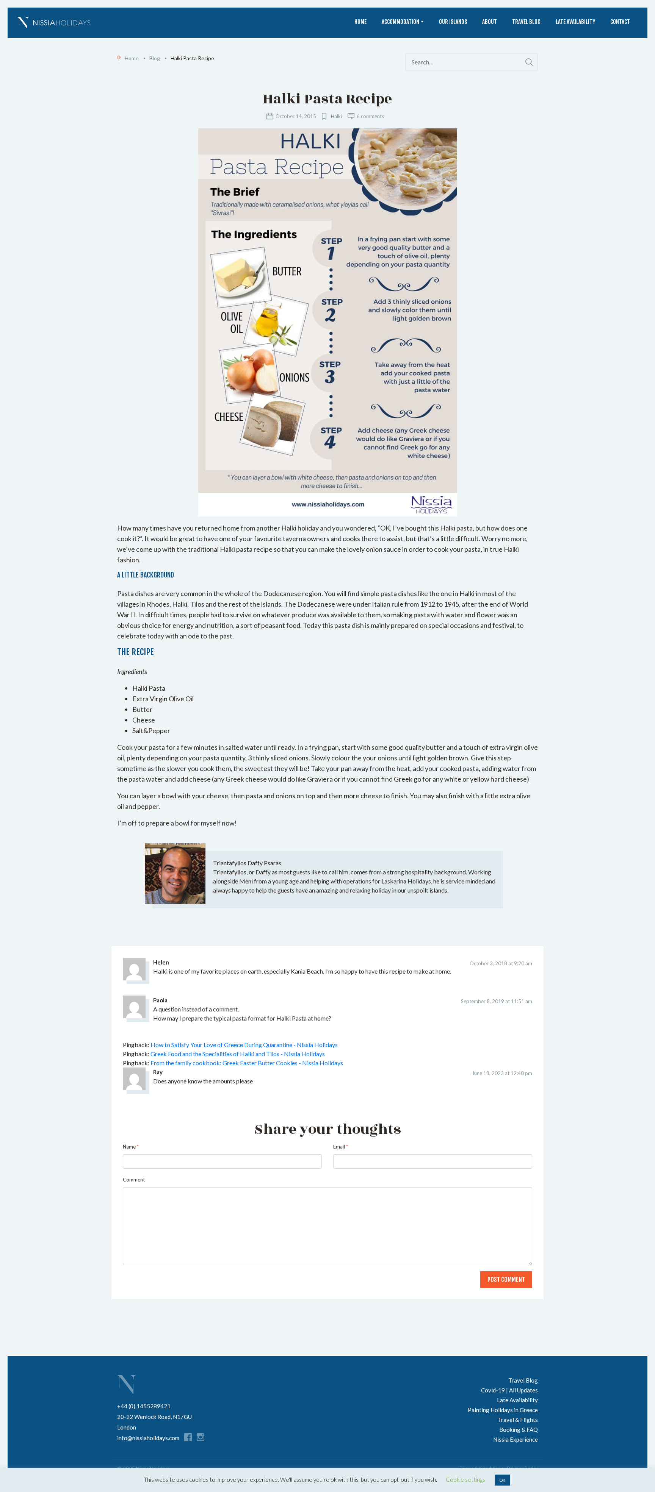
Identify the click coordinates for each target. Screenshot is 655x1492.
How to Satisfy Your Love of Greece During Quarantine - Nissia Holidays (244, 1044)
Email (340, 1147)
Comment (134, 1180)
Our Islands (453, 21)
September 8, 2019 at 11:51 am (496, 1001)
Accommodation (400, 21)
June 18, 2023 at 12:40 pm (502, 1073)
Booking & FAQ (518, 1429)
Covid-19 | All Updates (509, 1390)
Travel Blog (526, 21)
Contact (620, 21)
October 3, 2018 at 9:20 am (501, 963)
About (489, 21)
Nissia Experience (515, 1439)
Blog (154, 58)
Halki (336, 116)
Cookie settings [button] (465, 1479)
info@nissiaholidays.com (148, 1437)
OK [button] (502, 1480)
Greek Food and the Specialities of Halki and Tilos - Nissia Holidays (237, 1053)
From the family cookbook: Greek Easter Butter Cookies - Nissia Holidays (246, 1062)
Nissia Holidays (126, 1384)
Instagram (200, 1437)
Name (131, 1147)
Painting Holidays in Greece (503, 1409)
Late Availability (575, 21)
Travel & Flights (518, 1419)
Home (360, 21)
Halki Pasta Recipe (327, 99)
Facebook (188, 1437)
